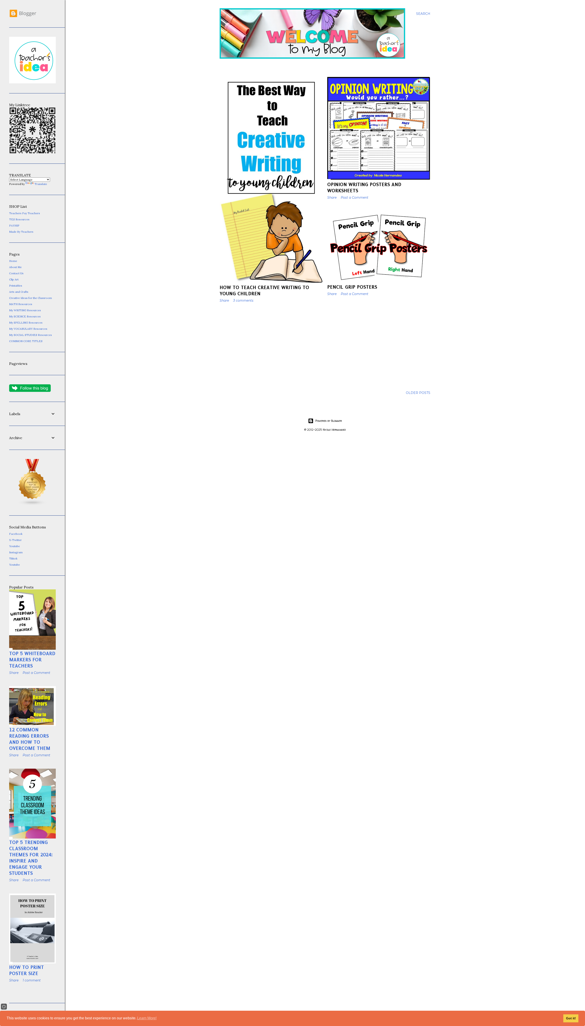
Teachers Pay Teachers (24, 213)
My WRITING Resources (25, 310)
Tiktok (13, 558)
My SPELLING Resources (26, 322)
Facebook (15, 533)
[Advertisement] (271, 346)
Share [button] (224, 300)
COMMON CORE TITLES (26, 341)
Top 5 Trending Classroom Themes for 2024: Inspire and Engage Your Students (31, 857)
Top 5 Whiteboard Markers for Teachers (32, 659)
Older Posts (418, 393)
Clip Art (14, 279)
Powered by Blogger (328, 421)
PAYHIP (14, 225)
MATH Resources (20, 304)
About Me (15, 267)
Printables (15, 285)
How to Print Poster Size (26, 970)
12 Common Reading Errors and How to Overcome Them (29, 739)
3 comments (243, 300)
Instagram (16, 552)
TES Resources (19, 219)
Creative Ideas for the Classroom (30, 298)
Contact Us (16, 273)
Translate (41, 184)
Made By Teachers (21, 231)
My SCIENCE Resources (25, 316)
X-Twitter (15, 540)
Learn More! (147, 1018)
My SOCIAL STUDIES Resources (30, 335)
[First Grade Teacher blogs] (32, 504)
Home (13, 261)
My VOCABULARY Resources (28, 328)
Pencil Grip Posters (352, 287)
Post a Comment (354, 197)
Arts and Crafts (18, 291)
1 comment (32, 980)
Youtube (14, 546)
